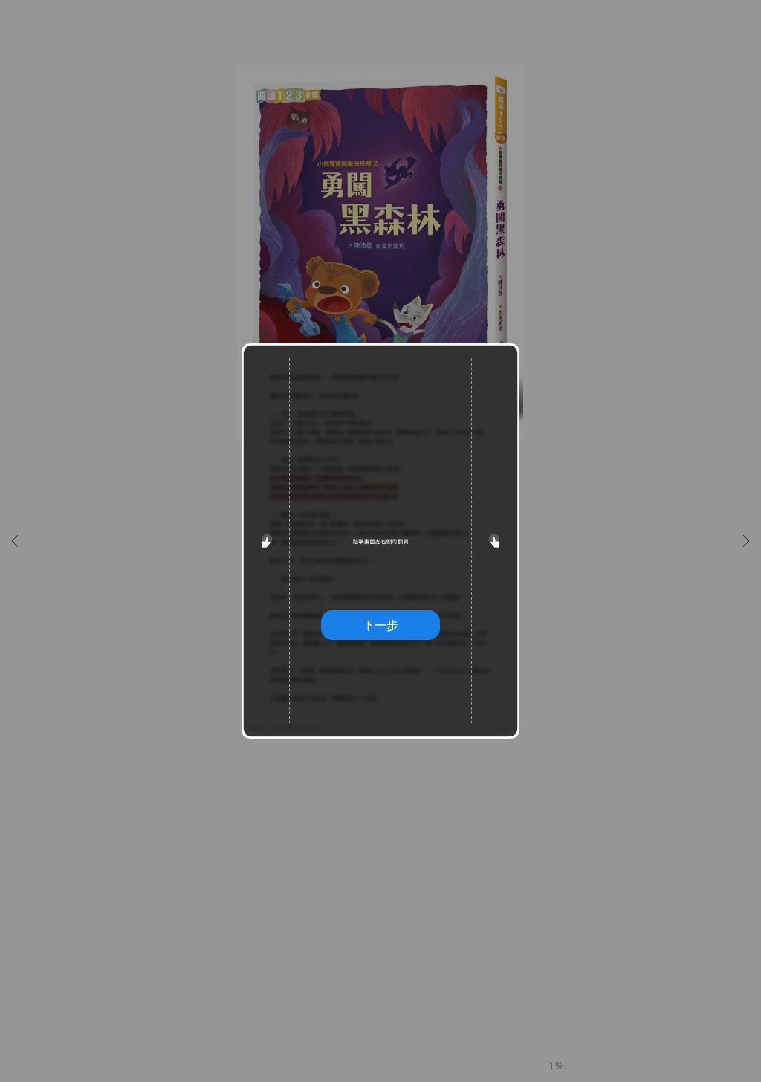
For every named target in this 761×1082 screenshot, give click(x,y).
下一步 (380, 625)
